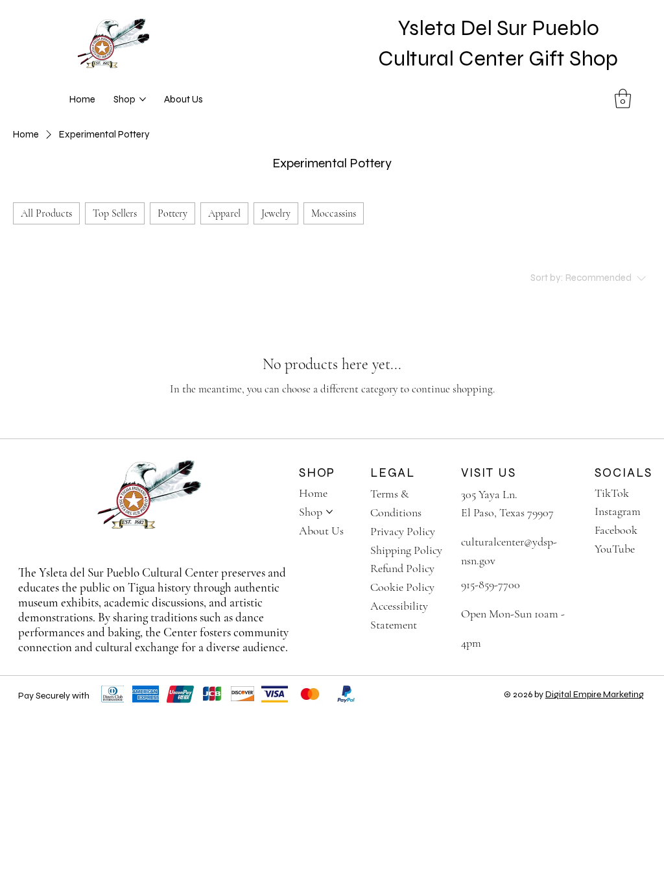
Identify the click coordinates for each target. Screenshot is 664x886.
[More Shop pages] (142, 99)
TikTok (612, 493)
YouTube (615, 549)
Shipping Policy (406, 550)
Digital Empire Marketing (594, 694)
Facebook (616, 530)
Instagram (618, 511)
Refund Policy (402, 568)
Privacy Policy (402, 531)
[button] (623, 98)
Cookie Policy (402, 587)
